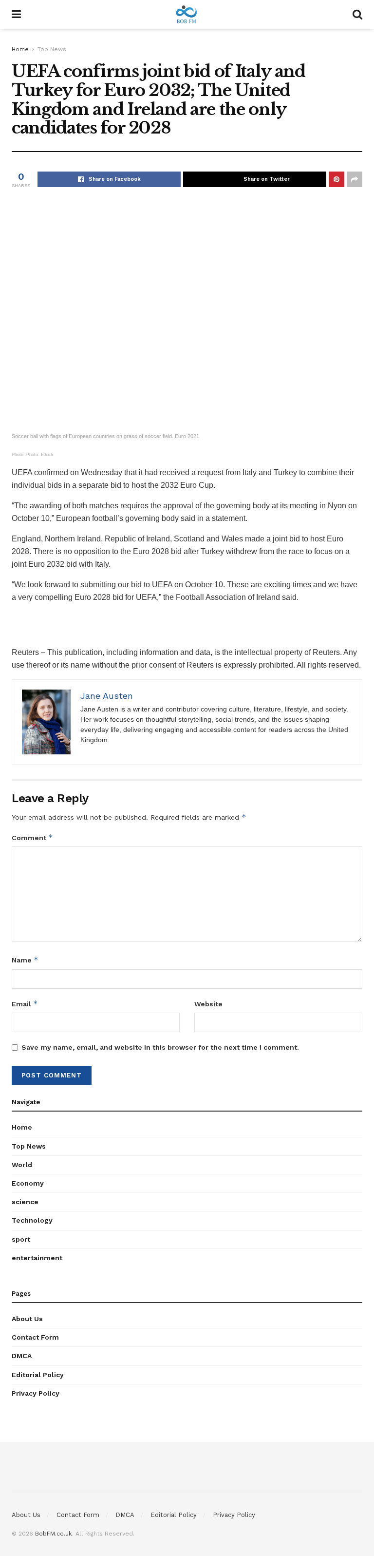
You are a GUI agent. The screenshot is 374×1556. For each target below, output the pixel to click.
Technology (32, 1220)
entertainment (37, 1258)
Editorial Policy (38, 1375)
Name (25, 959)
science (25, 1202)
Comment (32, 837)
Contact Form (35, 1337)
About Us (27, 1319)
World (22, 1165)
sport (21, 1239)
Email (25, 1003)
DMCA (22, 1356)
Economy (28, 1183)
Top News (51, 49)
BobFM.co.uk (53, 1533)
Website (208, 1004)
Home (20, 49)
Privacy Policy (35, 1393)
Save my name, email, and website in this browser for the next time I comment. (160, 1047)
